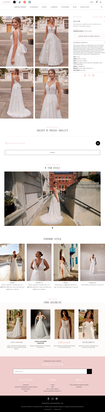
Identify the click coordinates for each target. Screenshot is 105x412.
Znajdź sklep (25, 389)
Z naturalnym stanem (81, 60)
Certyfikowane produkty (52, 391)
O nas (52, 384)
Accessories (34, 7)
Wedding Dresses (20, 7)
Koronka (80, 68)
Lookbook (54, 7)
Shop (91, 2)
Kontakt (26, 384)
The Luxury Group (52, 389)
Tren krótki (83, 70)
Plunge (84, 58)
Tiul (92, 68)
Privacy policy (47, 409)
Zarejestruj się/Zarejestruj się (52, 403)
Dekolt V (79, 58)
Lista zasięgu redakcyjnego (79, 384)
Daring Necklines (87, 62)
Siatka (84, 68)
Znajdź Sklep (84, 7)
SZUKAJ (52, 152)
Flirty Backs (80, 62)
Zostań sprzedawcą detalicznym (26, 387)
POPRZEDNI (78, 17)
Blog (74, 7)
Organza (88, 68)
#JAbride (79, 387)
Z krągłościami (81, 66)
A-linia (78, 57)
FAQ (52, 387)
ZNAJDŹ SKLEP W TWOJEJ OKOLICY (89, 36)
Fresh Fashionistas (78, 64)
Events (44, 7)
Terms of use (57, 409)
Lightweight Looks (97, 62)
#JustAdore (65, 7)
